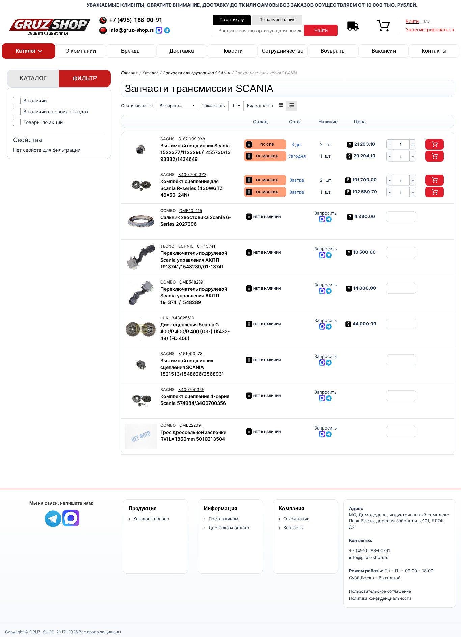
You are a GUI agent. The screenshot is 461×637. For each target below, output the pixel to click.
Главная (129, 72)
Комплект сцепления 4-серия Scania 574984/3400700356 (194, 399)
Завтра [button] (296, 180)
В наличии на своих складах (56, 111)
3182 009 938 (191, 138)
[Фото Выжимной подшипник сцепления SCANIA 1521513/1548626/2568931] (141, 364)
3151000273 (190, 353)
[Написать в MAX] (160, 30)
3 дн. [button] (296, 144)
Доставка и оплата (228, 527)
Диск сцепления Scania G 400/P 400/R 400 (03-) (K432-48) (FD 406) (195, 331)
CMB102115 (190, 210)
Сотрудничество (282, 51)
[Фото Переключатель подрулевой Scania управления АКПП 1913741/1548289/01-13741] (141, 257)
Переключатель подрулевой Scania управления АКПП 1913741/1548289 (193, 295)
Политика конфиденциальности (380, 598)
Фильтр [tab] (85, 78)
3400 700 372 (192, 174)
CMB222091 (191, 425)
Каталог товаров (150, 518)
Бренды (131, 51)
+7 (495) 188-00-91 (369, 550)
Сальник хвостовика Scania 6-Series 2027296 (196, 220)
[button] (28, 51)
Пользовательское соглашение (380, 591)
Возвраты (333, 51)
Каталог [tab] (33, 78)
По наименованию (277, 19)
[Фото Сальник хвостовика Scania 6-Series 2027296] (141, 221)
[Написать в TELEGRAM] (167, 30)
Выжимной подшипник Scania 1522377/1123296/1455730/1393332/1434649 (195, 152)
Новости (232, 51)
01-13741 (206, 246)
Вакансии (384, 51)
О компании (80, 51)
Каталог (150, 72)
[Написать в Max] (70, 517)
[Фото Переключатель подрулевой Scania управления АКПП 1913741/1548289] (141, 293)
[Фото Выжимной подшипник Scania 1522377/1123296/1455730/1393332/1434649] (141, 150)
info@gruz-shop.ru (369, 557)
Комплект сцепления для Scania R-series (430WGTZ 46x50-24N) (191, 188)
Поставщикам (222, 518)
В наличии (35, 100)
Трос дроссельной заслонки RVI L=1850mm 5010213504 (193, 435)
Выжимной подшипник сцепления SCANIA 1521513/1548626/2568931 (192, 367)
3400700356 (191, 389)
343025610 (183, 317)
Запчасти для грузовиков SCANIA (196, 72)
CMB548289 (191, 282)
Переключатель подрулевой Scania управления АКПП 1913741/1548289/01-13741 (193, 259)
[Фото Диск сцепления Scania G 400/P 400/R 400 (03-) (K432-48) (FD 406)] (141, 329)
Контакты (434, 51)
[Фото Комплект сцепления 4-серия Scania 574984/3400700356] (141, 400)
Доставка (181, 51)
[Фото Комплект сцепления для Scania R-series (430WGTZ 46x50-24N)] (141, 185)
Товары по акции (43, 122)
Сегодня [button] (297, 156)
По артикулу (232, 19)
